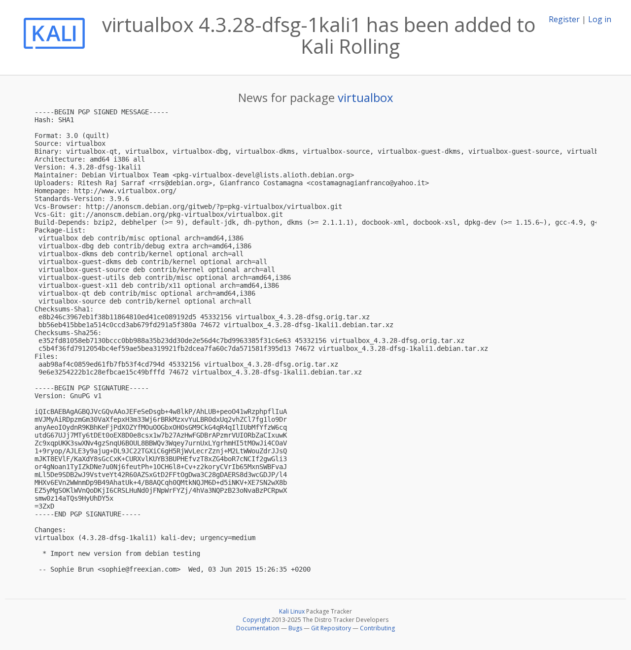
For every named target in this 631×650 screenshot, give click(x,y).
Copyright (256, 620)
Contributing (377, 628)
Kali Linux (292, 611)
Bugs (295, 628)
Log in (599, 19)
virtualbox (365, 97)
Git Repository (331, 628)
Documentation (258, 628)
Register (564, 19)
